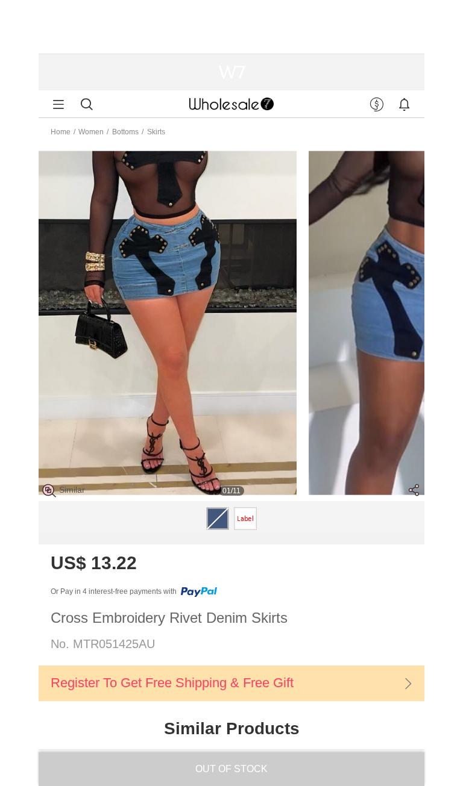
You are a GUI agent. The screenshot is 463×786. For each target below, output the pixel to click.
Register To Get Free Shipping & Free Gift (172, 682)
